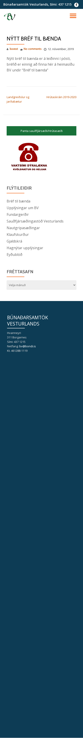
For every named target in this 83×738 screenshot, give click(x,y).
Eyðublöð (14, 254)
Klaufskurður (18, 234)
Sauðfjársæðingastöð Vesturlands (35, 221)
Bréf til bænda (18, 201)
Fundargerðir (18, 214)
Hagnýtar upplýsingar (25, 247)
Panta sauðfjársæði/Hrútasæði (42, 131)
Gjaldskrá (14, 241)
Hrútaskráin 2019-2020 (61, 97)
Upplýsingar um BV (23, 207)
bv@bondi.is (27, 346)
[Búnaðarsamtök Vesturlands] (10, 16)
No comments (33, 49)
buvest (14, 49)
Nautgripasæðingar (23, 227)
